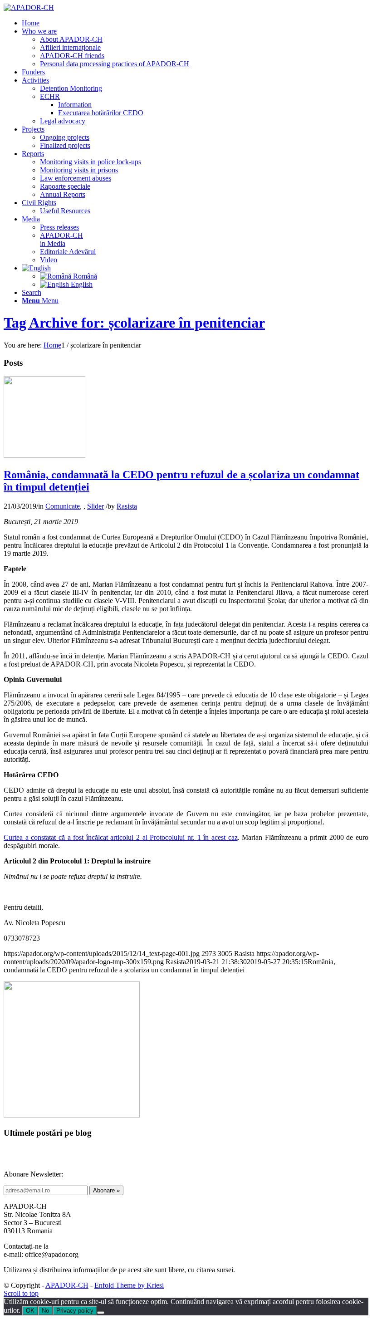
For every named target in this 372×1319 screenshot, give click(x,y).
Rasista (127, 506)
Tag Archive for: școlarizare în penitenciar (134, 322)
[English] (36, 268)
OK (30, 1310)
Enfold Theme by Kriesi (129, 1285)
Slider (95, 506)
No (45, 1310)
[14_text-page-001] (44, 455)
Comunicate (62, 506)
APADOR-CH (66, 1285)
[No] (100, 1312)
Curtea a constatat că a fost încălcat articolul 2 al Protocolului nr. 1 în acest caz (121, 837)
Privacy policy (74, 1310)
